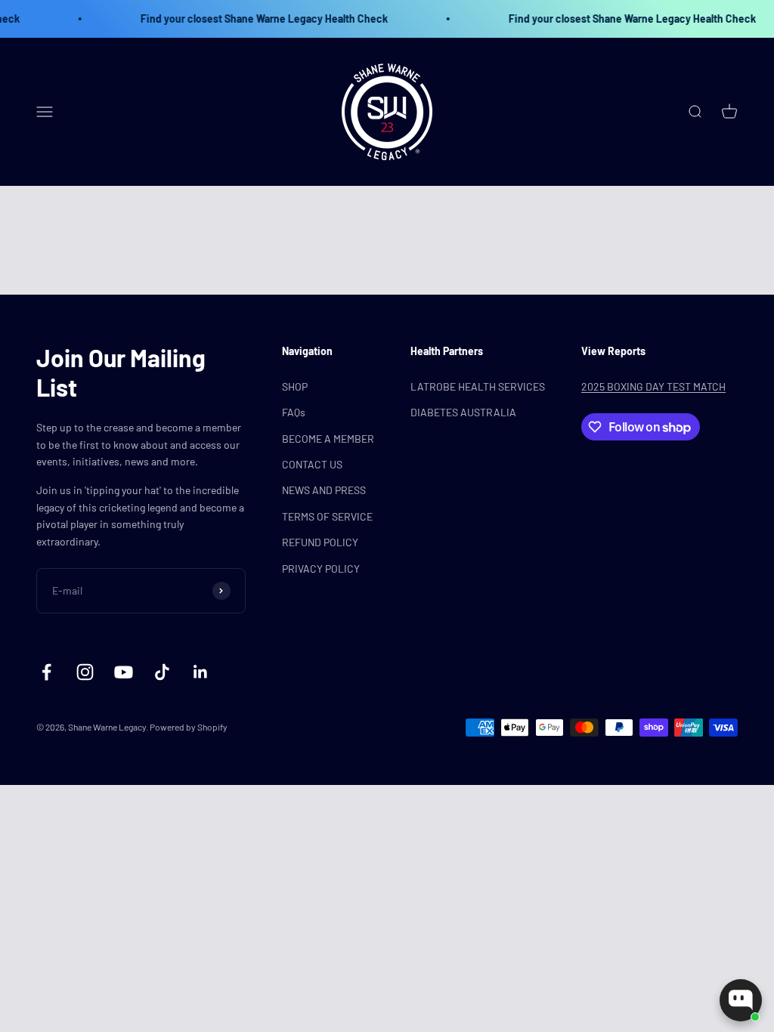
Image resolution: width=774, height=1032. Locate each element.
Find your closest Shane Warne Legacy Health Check (250, 18)
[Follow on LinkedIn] (200, 672)
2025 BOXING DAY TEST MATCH (653, 386)
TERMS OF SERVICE (327, 516)
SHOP (295, 386)
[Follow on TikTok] (162, 672)
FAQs (293, 412)
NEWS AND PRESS (324, 490)
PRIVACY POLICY (321, 568)
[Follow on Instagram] (85, 672)
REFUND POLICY (320, 542)
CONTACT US (312, 464)
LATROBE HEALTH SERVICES (477, 386)
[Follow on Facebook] (46, 672)
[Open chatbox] (741, 1000)
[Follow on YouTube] (123, 672)
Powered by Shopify (189, 726)
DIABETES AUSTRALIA (463, 412)
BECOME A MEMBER (328, 438)
